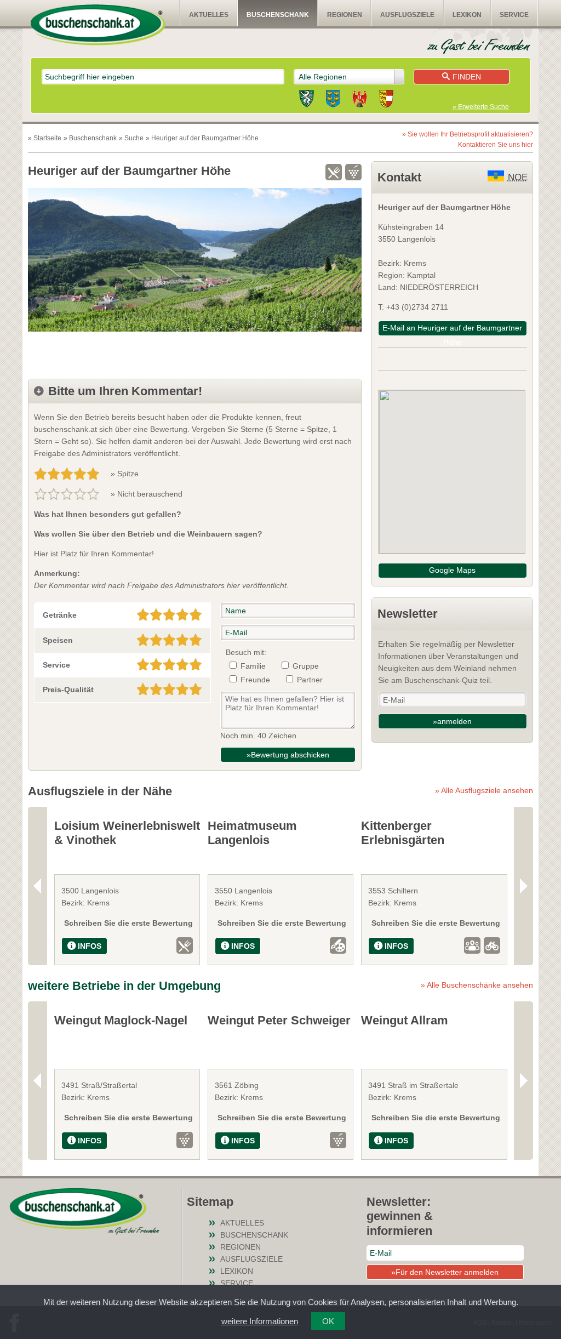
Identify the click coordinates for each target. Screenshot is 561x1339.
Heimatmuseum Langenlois (252, 833)
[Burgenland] (359, 100)
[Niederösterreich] (333, 100)
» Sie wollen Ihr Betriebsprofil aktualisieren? (467, 139)
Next (523, 886)
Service (514, 15)
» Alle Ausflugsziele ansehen (484, 790)
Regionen (344, 15)
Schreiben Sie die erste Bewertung (128, 923)
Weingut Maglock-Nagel (120, 1020)
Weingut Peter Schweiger (279, 1020)
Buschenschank (278, 15)
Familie (253, 666)
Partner (310, 679)
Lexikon (467, 15)
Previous (37, 886)
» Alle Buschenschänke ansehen (477, 985)
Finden (467, 76)
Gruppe (306, 666)
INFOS (89, 946)
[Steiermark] (306, 100)
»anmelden (452, 721)
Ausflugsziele (407, 15)
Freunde (255, 679)
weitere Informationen (259, 1321)
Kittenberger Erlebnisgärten (402, 833)
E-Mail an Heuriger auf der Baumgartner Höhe (452, 329)
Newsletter (407, 613)
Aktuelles (208, 15)
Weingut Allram (404, 1020)
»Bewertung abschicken (288, 754)
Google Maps (452, 570)
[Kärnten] (386, 100)
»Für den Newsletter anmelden (445, 1272)
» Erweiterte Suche (481, 107)
